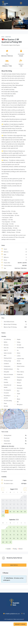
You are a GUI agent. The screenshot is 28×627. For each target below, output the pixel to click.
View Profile (14, 565)
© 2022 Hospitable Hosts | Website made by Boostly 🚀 (14, 619)
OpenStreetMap (22, 428)
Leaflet (18, 428)
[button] (2, 411)
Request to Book (20, 624)
